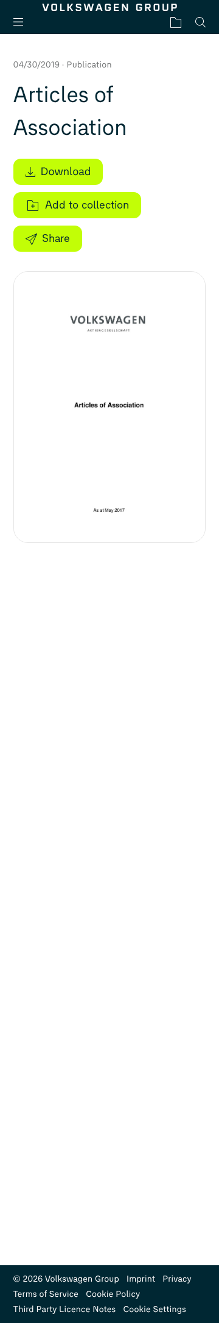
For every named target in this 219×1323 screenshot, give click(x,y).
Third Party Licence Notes (64, 1309)
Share (56, 238)
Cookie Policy (113, 1294)
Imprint (141, 1279)
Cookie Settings (154, 1309)
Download (66, 171)
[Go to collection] (176, 22)
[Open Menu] (23, 22)
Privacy (177, 1279)
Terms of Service (46, 1294)
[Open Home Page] (109, 7)
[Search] (200, 22)
